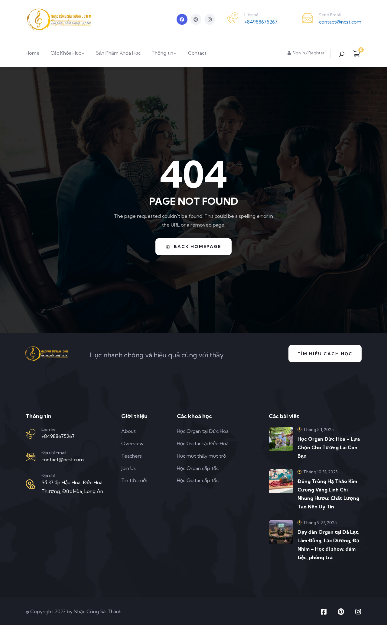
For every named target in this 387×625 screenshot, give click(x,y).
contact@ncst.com (340, 22)
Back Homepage (197, 246)
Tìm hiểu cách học (325, 353)
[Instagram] (209, 19)
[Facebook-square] (323, 611)
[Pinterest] (195, 19)
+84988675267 (261, 22)
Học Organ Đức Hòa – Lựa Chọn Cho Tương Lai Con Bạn (329, 447)
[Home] (59, 19)
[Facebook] (182, 19)
